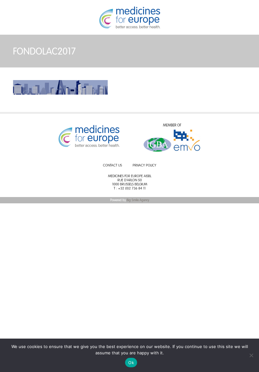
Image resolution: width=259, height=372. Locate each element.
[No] (251, 355)
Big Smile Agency (138, 200)
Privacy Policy (144, 165)
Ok (131, 362)
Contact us (112, 165)
